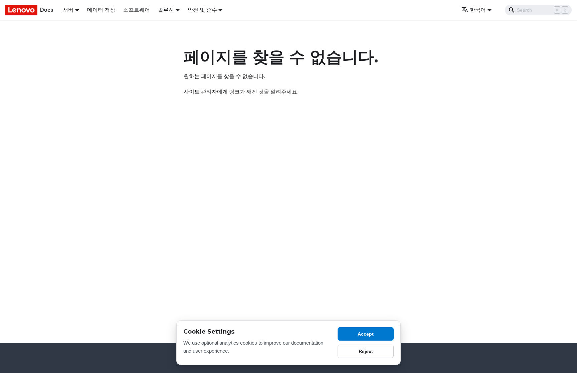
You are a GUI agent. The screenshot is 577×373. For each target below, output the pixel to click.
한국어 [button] (478, 10)
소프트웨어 (136, 10)
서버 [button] (68, 10)
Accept (366, 334)
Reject (366, 351)
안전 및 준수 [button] (202, 10)
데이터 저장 (101, 10)
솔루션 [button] (166, 10)
